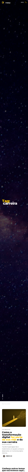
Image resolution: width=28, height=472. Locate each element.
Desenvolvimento (7, 444)
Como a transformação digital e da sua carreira (12, 437)
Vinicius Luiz (9, 456)
